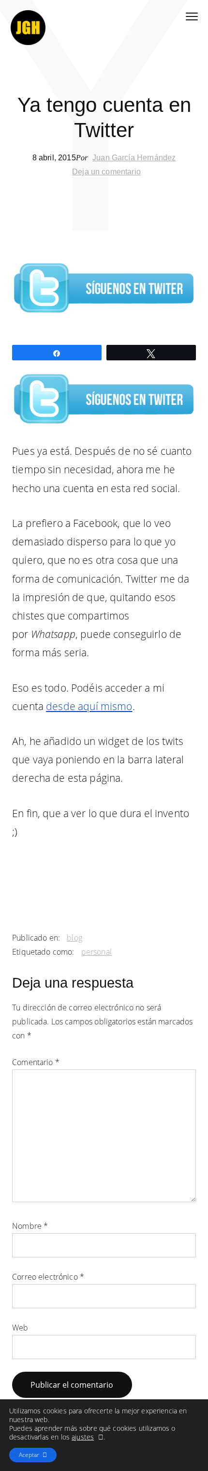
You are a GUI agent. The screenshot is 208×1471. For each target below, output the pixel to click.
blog (74, 937)
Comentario (35, 1062)
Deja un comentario (106, 172)
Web (20, 1327)
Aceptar (29, 1455)
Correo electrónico (48, 1276)
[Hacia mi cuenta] (104, 398)
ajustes (83, 1437)
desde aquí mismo (89, 706)
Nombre (30, 1226)
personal (96, 951)
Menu (192, 17)
